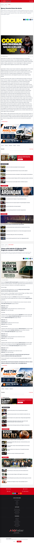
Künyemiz (26, 488)
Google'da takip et (5, 56)
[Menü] (32, 1)
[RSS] (21, 493)
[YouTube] (19, 493)
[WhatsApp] (13, 493)
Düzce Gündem (17, 500)
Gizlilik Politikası (26, 491)
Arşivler (9, 491)
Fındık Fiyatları (17, 511)
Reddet (14, 541)
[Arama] (31, 1)
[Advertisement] (17, 28)
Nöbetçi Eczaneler (17, 509)
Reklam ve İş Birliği (17, 525)
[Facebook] (15, 493)
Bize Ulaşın (9, 488)
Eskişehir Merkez (4, 121)
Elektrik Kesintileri (17, 512)
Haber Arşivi (17, 513)
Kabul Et (19, 541)
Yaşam (17, 504)
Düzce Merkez (4, 365)
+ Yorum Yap (31, 392)
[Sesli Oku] (29, 56)
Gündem (17, 502)
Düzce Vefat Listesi (17, 510)
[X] (17, 493)
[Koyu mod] (30, 1)
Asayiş (17, 501)
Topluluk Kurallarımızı (17, 521)
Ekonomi (17, 503)
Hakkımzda (17, 518)
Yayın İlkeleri (17, 520)
